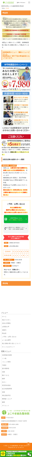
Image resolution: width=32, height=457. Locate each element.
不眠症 (4, 365)
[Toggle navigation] (29, 2)
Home (3, 8)
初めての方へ (6, 320)
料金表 (4, 333)
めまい (4, 382)
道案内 (4, 330)
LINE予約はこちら (16, 219)
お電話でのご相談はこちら (16, 228)
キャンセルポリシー (8, 347)
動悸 (3, 378)
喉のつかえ (5, 375)
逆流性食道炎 (6, 385)
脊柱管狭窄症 (6, 395)
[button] (28, 444)
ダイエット (5, 405)
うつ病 (4, 358)
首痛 (3, 392)
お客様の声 (5, 326)
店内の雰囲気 (6, 323)
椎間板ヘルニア (7, 399)
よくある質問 (6, 340)
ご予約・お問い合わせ (9, 336)
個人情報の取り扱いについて (11, 343)
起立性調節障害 (7, 389)
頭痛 (3, 372)
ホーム (4, 316)
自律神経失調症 (7, 355)
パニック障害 (6, 362)
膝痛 (3, 402)
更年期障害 (5, 368)
